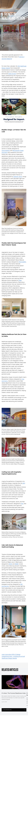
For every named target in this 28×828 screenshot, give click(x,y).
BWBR (16, 564)
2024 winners (12, 73)
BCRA (10, 564)
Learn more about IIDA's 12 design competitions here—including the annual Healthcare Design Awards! (13, 656)
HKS (23, 483)
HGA (22, 503)
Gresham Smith (17, 176)
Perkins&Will (22, 262)
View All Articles (7, 709)
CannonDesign (6, 150)
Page (20, 280)
